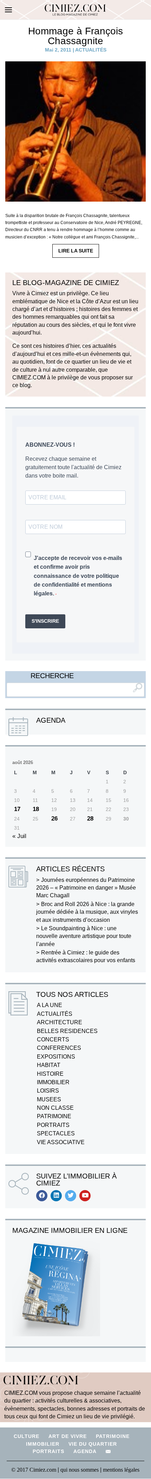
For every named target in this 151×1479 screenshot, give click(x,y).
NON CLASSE (55, 1108)
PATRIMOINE (54, 1116)
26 (54, 818)
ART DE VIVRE (67, 1436)
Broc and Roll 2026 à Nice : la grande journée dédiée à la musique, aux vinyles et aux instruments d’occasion (87, 912)
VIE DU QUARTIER (92, 1444)
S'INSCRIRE (45, 621)
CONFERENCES (59, 1048)
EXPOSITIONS (56, 1057)
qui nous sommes (80, 1470)
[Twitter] (70, 1195)
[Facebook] (41, 1195)
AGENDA (85, 1451)
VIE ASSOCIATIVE (61, 1142)
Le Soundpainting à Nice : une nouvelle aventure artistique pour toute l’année (83, 936)
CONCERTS (53, 1039)
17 (17, 809)
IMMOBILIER (53, 1082)
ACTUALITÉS (90, 50)
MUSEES (49, 1099)
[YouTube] (85, 1195)
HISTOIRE (50, 1074)
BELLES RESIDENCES (67, 1031)
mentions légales (121, 1470)
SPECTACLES (56, 1133)
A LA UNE (49, 1005)
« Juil (19, 836)
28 (90, 818)
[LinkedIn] (56, 1195)
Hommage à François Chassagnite (75, 36)
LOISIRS (48, 1091)
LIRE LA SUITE (75, 251)
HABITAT (48, 1065)
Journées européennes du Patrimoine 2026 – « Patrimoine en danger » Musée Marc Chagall (86, 888)
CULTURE (26, 1436)
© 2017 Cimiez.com (33, 1470)
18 (36, 809)
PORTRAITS (53, 1125)
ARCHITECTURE (59, 1022)
